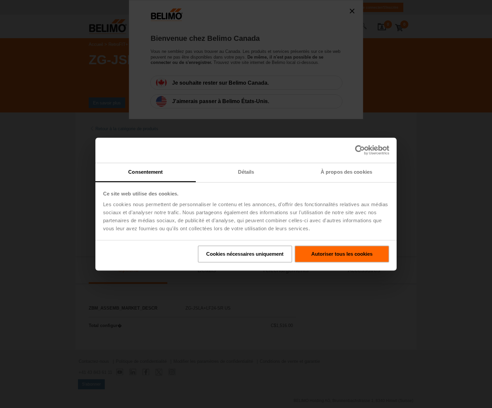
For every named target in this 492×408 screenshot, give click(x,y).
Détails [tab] (246, 172)
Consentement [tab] (145, 172)
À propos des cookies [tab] (346, 172)
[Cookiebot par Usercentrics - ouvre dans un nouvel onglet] (360, 150)
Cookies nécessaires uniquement (244, 254)
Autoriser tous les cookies (342, 254)
